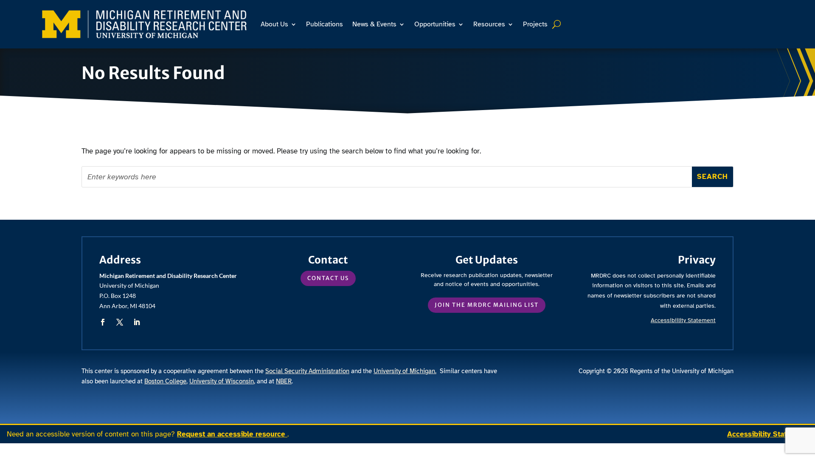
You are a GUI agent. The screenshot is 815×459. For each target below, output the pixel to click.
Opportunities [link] (434, 24)
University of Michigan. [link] (405, 371)
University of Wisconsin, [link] (222, 381)
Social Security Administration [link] (307, 371)
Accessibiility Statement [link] (683, 320)
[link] (144, 24)
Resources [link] (489, 24)
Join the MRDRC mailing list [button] (487, 305)
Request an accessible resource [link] (232, 434)
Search (557, 24)
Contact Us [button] (328, 278)
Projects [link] (535, 24)
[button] (103, 322)
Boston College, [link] (166, 381)
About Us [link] (274, 24)
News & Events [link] (374, 24)
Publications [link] (324, 24)
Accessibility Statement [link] (767, 434)
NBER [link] (284, 381)
